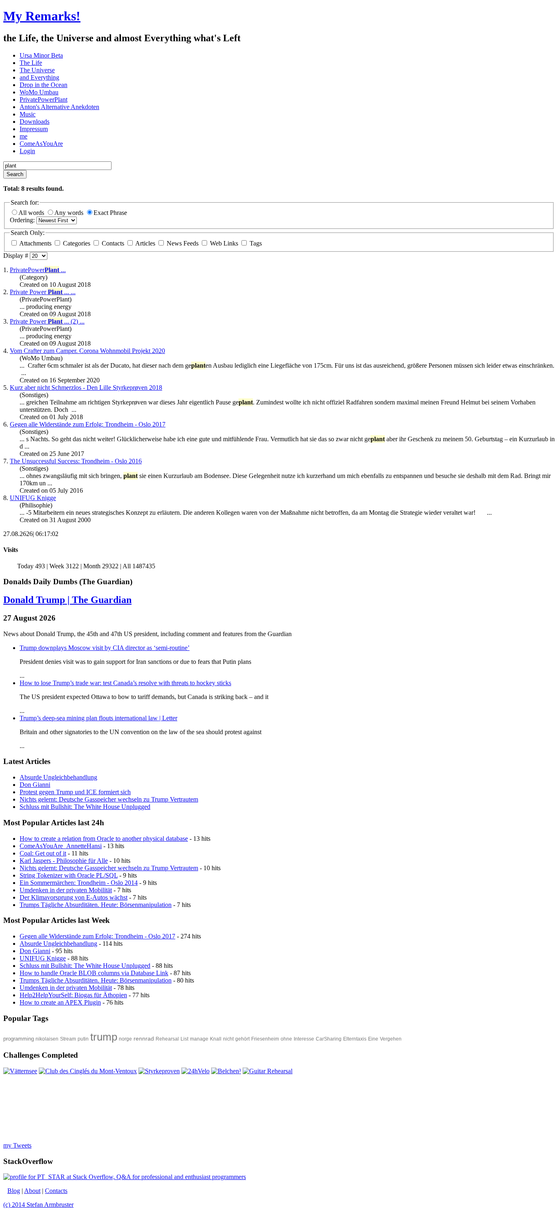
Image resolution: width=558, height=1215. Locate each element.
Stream (68, 1039)
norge (125, 1039)
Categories (76, 243)
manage (199, 1039)
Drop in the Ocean (43, 84)
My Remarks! (41, 16)
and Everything (39, 77)
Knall (215, 1039)
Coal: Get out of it (43, 853)
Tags (255, 243)
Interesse (304, 1039)
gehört (242, 1039)
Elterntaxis (354, 1039)
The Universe (37, 70)
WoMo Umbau (39, 92)
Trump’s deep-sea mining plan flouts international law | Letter (98, 718)
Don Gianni (35, 950)
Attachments (35, 243)
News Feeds (182, 243)
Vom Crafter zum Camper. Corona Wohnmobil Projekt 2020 (87, 350)
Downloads (34, 121)
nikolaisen (47, 1039)
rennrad (144, 1038)
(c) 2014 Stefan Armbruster (38, 1204)
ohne (286, 1039)
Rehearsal (167, 1039)
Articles (145, 243)
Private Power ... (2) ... (47, 321)
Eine (373, 1039)
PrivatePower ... (38, 269)
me (23, 136)
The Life (31, 62)
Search (15, 174)
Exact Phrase (110, 212)
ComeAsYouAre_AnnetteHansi (61, 845)
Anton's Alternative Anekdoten (59, 106)
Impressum (34, 128)
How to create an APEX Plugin (60, 1002)
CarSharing (328, 1039)
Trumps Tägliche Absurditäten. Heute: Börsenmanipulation (96, 904)
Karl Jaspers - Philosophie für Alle (64, 860)
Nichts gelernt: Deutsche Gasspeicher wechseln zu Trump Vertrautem (109, 867)
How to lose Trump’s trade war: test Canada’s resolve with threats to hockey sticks (125, 682)
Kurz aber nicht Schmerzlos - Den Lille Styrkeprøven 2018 (86, 387)
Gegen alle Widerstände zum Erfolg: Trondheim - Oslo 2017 (87, 424)
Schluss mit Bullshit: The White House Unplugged (85, 965)
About (32, 1190)
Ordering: (23, 220)
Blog (13, 1190)
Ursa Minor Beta (41, 55)
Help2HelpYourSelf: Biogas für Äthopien (73, 995)
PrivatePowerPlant (43, 99)
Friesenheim (265, 1039)
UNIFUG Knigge (33, 497)
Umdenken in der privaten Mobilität (66, 890)
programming (18, 1039)
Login (27, 150)
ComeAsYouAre (41, 143)
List (184, 1039)
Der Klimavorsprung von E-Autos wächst (73, 897)
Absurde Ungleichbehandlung (58, 943)
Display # (16, 255)
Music (28, 114)
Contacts (113, 243)
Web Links (224, 243)
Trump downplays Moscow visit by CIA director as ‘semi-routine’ (105, 647)
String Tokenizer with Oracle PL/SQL (69, 875)
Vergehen (391, 1039)
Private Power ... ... (43, 291)
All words (32, 212)
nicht (228, 1039)
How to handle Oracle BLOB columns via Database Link (94, 972)
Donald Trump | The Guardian (67, 599)
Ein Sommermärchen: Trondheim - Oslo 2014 (79, 882)
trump (103, 1037)
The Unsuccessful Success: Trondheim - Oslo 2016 (76, 461)
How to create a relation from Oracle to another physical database (104, 838)
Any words (69, 212)
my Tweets (17, 1145)
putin (83, 1039)
